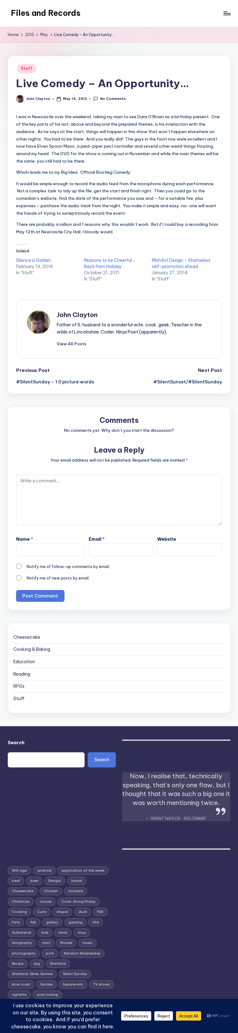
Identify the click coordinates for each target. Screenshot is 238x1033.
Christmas (20, 901)
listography (22, 943)
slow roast (21, 984)
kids (45, 932)
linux (82, 932)
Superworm (73, 984)
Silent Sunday (75, 974)
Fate (16, 922)
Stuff (27, 68)
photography (24, 953)
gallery (52, 922)
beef (16, 881)
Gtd (95, 922)
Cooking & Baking (31, 649)
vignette (19, 994)
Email (97, 539)
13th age (19, 870)
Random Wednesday (82, 953)
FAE (100, 912)
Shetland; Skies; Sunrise (32, 974)
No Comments (113, 98)
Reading (21, 674)
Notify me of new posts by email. (58, 577)
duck (82, 912)
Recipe (18, 963)
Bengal (54, 881)
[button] (71, 344)
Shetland (58, 963)
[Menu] (226, 13)
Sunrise (46, 984)
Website (166, 539)
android (44, 870)
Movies (66, 943)
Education (24, 661)
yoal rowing (47, 994)
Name (24, 539)
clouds (45, 901)
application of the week (82, 870)
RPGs (18, 686)
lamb (63, 932)
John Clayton (77, 315)
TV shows (101, 984)
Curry (41, 912)
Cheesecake (26, 637)
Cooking (19, 912)
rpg (37, 963)
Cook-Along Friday (78, 901)
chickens (75, 891)
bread (76, 881)
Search (16, 742)
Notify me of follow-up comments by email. (68, 566)
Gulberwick (21, 932)
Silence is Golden (33, 260)
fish (33, 922)
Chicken (51, 891)
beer (34, 881)
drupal (62, 912)
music (87, 943)
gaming (75, 922)
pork (50, 953)
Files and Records (46, 13)
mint (46, 943)
